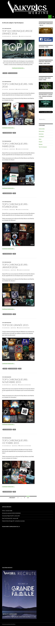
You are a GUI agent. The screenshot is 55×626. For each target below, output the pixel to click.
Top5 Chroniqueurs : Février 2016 (15, 205)
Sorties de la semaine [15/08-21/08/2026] (11, 513)
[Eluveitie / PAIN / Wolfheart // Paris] (46, 85)
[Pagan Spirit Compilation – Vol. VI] (46, 30)
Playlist (40, 141)
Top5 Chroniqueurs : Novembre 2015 (15, 381)
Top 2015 (5, 368)
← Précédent (11, 497)
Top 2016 (5, 73)
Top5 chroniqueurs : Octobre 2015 (15, 441)
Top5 (14, 132)
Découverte (41, 131)
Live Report (41, 136)
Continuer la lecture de (18, 68)
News (40, 139)
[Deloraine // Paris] (46, 52)
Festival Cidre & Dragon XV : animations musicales (13, 521)
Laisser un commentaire (25, 36)
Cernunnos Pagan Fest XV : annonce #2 (11, 515)
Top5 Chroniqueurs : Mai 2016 (17, 85)
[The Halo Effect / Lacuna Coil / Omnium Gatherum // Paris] (46, 103)
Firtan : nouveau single (7, 510)
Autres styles (42, 128)
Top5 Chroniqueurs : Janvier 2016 (15, 266)
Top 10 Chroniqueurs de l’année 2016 (17, 32)
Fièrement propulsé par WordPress (8, 624)
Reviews (40, 144)
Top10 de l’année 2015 (15, 325)
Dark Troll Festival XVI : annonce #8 (10, 518)
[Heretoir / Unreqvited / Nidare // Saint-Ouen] (46, 69)
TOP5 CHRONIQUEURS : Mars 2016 (15, 145)
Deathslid (15, 36)
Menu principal (53, 16)
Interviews (41, 134)
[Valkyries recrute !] (19, 594)
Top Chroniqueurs (6, 28)
